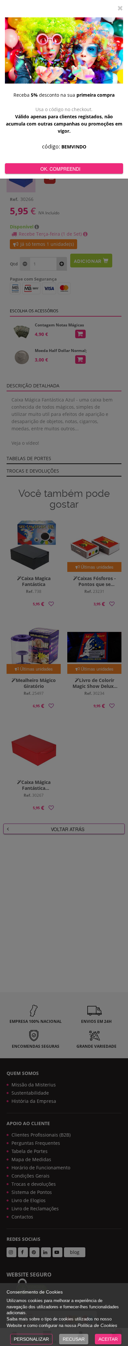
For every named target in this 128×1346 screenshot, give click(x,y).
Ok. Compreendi (60, 169)
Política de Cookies (97, 1325)
